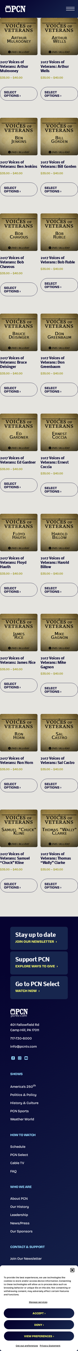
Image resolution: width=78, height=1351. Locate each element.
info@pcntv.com (23, 1046)
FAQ (13, 1171)
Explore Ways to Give (35, 966)
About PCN (19, 1198)
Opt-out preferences (27, 1345)
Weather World (22, 1119)
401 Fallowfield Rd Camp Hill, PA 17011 (24, 1027)
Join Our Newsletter (34, 942)
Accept (38, 1313)
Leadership (19, 1215)
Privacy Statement (50, 1345)
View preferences (38, 1336)
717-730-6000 (21, 1038)
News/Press (20, 1223)
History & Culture (24, 1103)
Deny (38, 1325)
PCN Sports (19, 1111)
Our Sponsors (21, 1231)
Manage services (38, 1302)
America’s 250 (23, 1086)
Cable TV (17, 1163)
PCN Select (19, 1155)
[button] (72, 1270)
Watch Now (26, 991)
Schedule (17, 1147)
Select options (11, 94)
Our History (19, 1207)
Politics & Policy (23, 1095)
